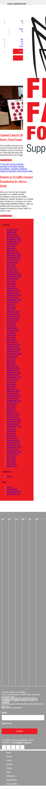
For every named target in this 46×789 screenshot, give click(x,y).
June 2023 (11, 283)
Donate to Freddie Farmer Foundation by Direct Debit (16, 181)
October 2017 (13, 398)
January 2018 (13, 393)
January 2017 (13, 417)
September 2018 (14, 377)
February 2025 (13, 253)
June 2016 (11, 431)
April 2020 (11, 340)
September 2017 (14, 400)
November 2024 (14, 258)
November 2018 (14, 372)
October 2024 (13, 260)
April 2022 (11, 309)
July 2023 (11, 281)
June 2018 (11, 384)
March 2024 (12, 269)
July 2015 (11, 457)
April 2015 (11, 464)
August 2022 (12, 302)
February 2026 (13, 237)
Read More (6, 160)
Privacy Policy (11, 784)
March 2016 (12, 438)
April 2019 (11, 363)
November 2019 (14, 349)
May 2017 (11, 407)
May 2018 (11, 386)
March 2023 (12, 288)
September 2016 (14, 426)
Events (9, 768)
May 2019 (11, 361)
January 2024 (13, 272)
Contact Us (10, 776)
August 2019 (12, 356)
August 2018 (12, 379)
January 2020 (13, 347)
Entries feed (12, 489)
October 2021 (13, 318)
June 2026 (11, 232)
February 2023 (13, 290)
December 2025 (14, 239)
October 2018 (13, 375)
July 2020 (11, 333)
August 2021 (12, 321)
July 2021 (11, 323)
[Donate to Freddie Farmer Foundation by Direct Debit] (16, 171)
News (9, 476)
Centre (9, 760)
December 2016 (14, 419)
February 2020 (13, 344)
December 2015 (14, 445)
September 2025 (14, 241)
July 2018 (11, 382)
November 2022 (14, 295)
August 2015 (12, 454)
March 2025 (12, 251)
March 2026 (12, 234)
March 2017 (12, 412)
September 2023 (14, 276)
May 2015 (11, 461)
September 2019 (14, 354)
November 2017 (14, 396)
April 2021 (11, 326)
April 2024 (11, 267)
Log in (9, 487)
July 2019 (11, 358)
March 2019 (12, 365)
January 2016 (13, 443)
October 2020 (13, 330)
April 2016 (11, 436)
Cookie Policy (11, 780)
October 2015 (13, 450)
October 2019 (13, 351)
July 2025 (11, 246)
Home (8, 752)
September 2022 (14, 300)
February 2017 (13, 415)
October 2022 (13, 297)
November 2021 (14, 316)
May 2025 (11, 248)
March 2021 (12, 328)
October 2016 (13, 424)
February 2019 (13, 368)
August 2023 (12, 279)
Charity (9, 756)
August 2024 (12, 262)
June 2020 (11, 335)
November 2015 (14, 447)
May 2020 (11, 337)
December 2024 (14, 255)
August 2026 (12, 230)
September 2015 (14, 452)
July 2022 (11, 304)
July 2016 (11, 429)
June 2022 (11, 307)
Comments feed (14, 491)
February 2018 (13, 391)
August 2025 (12, 244)
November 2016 (14, 422)
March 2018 (12, 389)
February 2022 (13, 311)
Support (9, 764)
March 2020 (12, 342)
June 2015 (11, 459)
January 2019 (13, 370)
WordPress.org (13, 494)
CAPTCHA (7, 723)
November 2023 (14, 274)
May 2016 (11, 433)
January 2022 (13, 314)
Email (4, 712)
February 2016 (13, 440)
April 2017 (11, 410)
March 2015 (12, 466)
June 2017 (11, 405)
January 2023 (13, 293)
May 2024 (11, 265)
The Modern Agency (21, 742)
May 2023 (11, 286)
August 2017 (12, 403)
